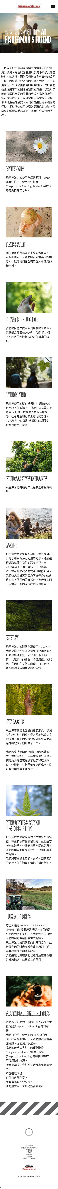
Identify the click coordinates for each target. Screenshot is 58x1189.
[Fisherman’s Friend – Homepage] (29, 6)
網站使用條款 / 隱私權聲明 (29, 1148)
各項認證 (29, 1152)
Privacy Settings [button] (29, 1158)
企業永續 (29, 1156)
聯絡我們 (29, 1150)
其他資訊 (29, 1154)
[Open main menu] (53, 6)
